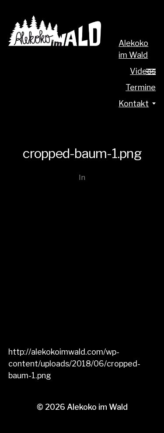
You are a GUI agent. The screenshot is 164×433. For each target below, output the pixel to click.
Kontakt (134, 103)
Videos (143, 71)
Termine (141, 87)
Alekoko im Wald (133, 49)
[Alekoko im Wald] (54, 30)
